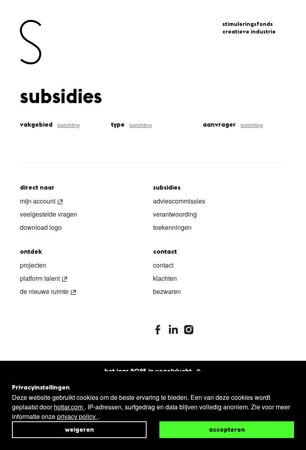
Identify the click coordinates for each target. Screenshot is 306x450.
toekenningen (172, 227)
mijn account (37, 201)
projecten (33, 265)
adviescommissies (179, 201)
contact (163, 265)
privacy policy (77, 416)
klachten (165, 278)
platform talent (40, 278)
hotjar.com (69, 406)
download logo (41, 227)
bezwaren (167, 291)
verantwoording (175, 214)
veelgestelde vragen (48, 214)
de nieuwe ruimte (44, 291)
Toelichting (68, 124)
